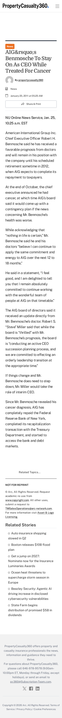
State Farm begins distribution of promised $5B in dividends (30, 610)
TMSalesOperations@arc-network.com (28, 508)
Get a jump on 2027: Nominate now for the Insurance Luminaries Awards (30, 561)
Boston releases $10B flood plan (29, 547)
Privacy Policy (24, 709)
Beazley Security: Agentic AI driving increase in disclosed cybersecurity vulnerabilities (30, 594)
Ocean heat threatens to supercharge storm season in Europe (28, 577)
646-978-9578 (32, 668)
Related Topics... (29, 472)
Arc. (25, 705)
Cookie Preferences (45, 709)
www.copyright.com (17, 500)
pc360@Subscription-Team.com (30, 681)
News (10, 46)
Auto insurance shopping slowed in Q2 (27, 535)
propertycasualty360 (30, 80)
